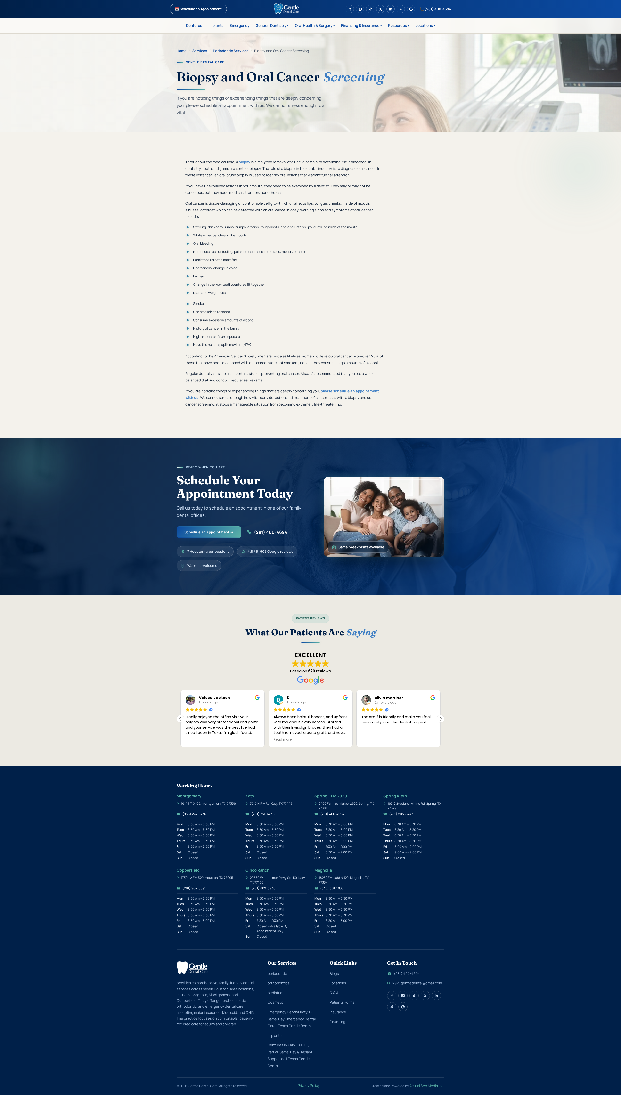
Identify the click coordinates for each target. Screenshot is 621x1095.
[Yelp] (401, 9)
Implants (215, 25)
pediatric (275, 992)
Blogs (334, 973)
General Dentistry (272, 25)
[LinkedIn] (390, 9)
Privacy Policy (309, 1085)
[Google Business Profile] (411, 9)
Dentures (194, 25)
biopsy (244, 161)
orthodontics (278, 983)
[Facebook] (350, 9)
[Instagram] (360, 9)
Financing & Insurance (361, 25)
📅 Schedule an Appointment (198, 9)
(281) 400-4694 (270, 532)
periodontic (277, 973)
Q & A (334, 992)
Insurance (338, 1011)
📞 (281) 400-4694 (435, 9)
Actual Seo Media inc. (426, 1085)
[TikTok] (370, 9)
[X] (380, 9)
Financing (337, 1021)
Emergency (239, 25)
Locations (425, 25)
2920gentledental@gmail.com (414, 983)
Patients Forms (342, 1002)
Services (199, 51)
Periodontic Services (230, 51)
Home (182, 51)
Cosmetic (276, 1002)
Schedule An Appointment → (208, 532)
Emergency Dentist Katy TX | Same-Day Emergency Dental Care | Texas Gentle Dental (292, 1018)
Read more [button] (195, 740)
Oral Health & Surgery (315, 25)
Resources (398, 25)
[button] (440, 718)
